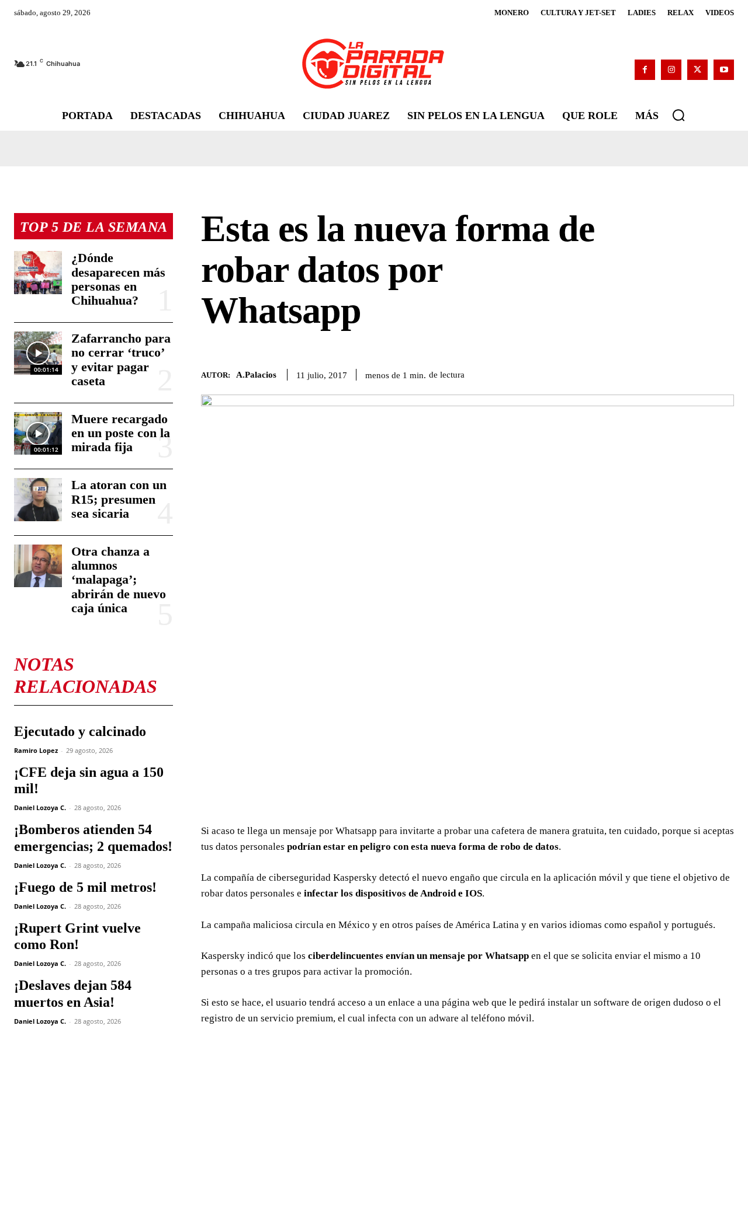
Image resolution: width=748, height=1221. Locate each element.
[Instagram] (671, 70)
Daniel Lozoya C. (40, 807)
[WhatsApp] (668, 373)
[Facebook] (645, 70)
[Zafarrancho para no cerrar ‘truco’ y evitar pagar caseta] (38, 353)
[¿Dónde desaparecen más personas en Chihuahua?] (38, 272)
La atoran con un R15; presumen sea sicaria (119, 498)
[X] (697, 70)
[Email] (722, 373)
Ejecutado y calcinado (80, 731)
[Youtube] (724, 70)
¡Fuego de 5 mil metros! (85, 887)
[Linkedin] (695, 373)
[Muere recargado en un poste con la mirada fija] (38, 433)
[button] (678, 115)
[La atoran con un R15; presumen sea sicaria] (38, 499)
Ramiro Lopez (36, 750)
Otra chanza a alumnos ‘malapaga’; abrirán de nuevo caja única (118, 579)
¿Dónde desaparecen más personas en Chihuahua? (118, 279)
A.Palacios (256, 374)
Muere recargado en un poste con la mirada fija (120, 432)
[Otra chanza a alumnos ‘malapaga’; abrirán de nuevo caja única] (38, 566)
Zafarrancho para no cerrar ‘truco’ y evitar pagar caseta (121, 359)
